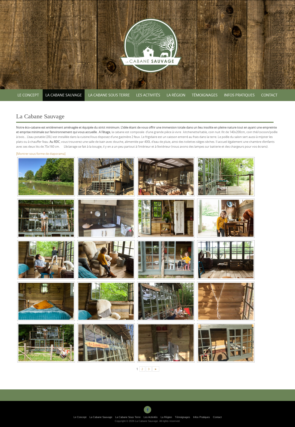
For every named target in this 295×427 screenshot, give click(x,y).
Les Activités (148, 95)
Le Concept (28, 95)
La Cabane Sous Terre (109, 95)
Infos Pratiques (239, 95)
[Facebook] (147, 409)
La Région (176, 95)
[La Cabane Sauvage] (147, 44)
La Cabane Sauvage (63, 95)
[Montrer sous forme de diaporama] (40, 154)
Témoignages (205, 95)
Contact (269, 95)
